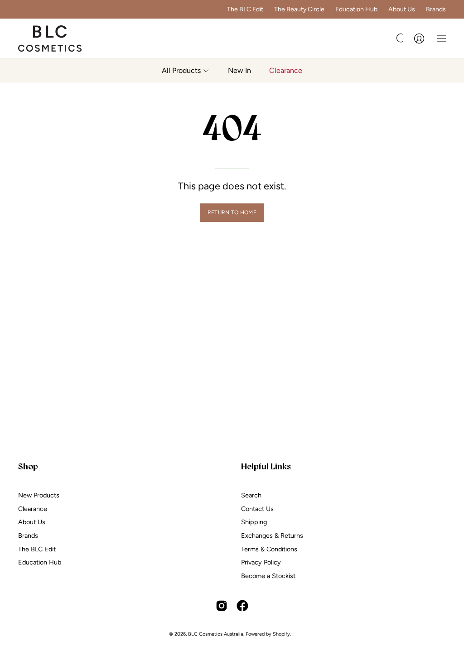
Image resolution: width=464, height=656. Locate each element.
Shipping (254, 522)
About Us (401, 9)
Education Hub (356, 9)
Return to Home (232, 212)
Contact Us (257, 508)
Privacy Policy (261, 562)
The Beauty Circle (299, 9)
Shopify (281, 634)
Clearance (32, 508)
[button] (401, 38)
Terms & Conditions (269, 549)
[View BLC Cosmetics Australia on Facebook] (242, 606)
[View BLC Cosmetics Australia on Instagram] (221, 606)
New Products (38, 495)
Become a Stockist (268, 576)
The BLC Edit (245, 9)
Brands (436, 9)
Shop (28, 466)
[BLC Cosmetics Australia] (50, 38)
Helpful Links (266, 466)
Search (251, 495)
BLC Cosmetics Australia (215, 634)
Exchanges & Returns (272, 535)
